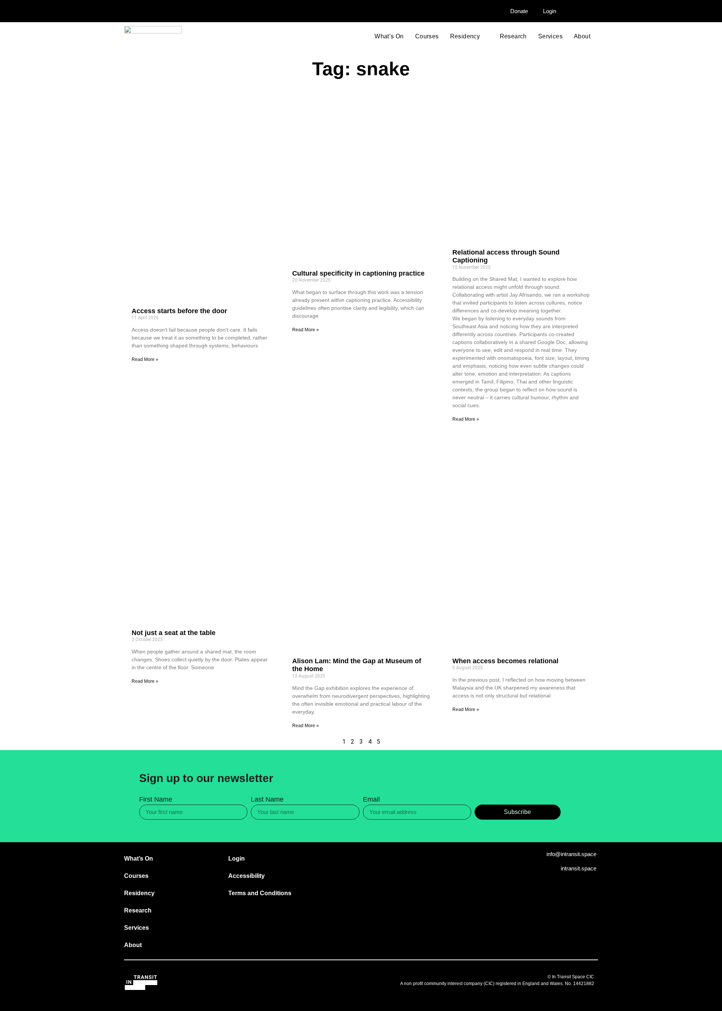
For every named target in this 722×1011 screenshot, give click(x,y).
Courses (427, 36)
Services (550, 36)
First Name (155, 799)
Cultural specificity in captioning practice (358, 273)
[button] (585, 12)
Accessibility (246, 876)
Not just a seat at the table (173, 633)
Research (513, 36)
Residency (465, 36)
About (582, 36)
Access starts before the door (179, 311)
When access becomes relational (505, 661)
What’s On (389, 36)
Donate (519, 11)
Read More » (145, 359)
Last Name (267, 799)
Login (549, 11)
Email (371, 799)
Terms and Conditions (259, 893)
